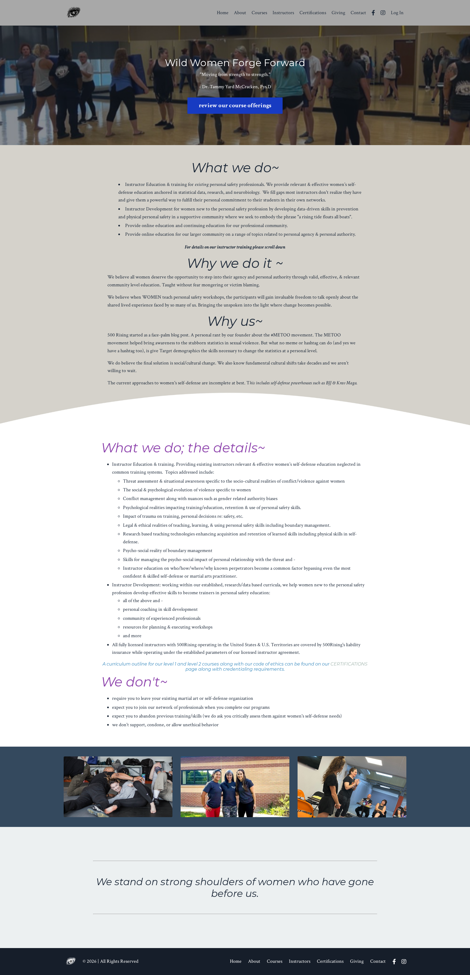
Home (222, 13)
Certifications (312, 13)
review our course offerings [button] (235, 105)
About (240, 13)
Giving (338, 13)
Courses (259, 13)
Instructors (283, 13)
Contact (358, 13)
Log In (397, 13)
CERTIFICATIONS (348, 664)
